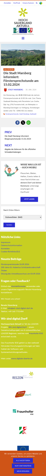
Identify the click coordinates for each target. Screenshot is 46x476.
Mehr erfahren (23, 471)
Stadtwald (33, 114)
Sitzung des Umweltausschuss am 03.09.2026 (20, 274)
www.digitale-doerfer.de (21, 359)
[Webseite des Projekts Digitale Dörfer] (41, 3)
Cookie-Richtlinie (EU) (10, 252)
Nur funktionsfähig (23, 466)
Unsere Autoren (28, 3)
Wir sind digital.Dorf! (18, 327)
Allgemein (9, 69)
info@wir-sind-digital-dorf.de (20, 308)
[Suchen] (36, 3)
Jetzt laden (29, 199)
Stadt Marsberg (15, 90)
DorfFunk (16, 3)
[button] (17, 122)
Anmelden (7, 3)
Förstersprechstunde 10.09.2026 (15, 264)
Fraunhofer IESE (36, 333)
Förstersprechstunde (12, 114)
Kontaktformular (18, 286)
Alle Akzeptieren (23, 460)
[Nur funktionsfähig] (43, 463)
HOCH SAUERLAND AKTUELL (23, 23)
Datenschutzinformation (11, 245)
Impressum (5, 242)
